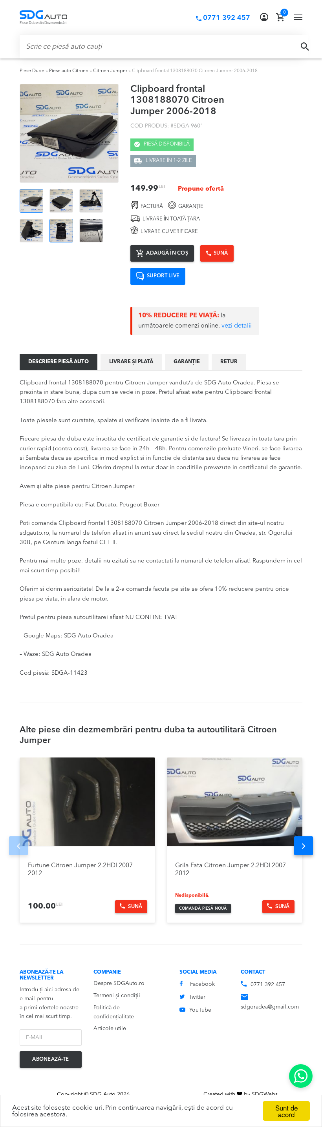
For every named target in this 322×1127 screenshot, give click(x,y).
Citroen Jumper (110, 71)
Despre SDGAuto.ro (119, 983)
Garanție (187, 361)
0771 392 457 (268, 984)
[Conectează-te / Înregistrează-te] (264, 17)
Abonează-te (50, 1059)
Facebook (202, 984)
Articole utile (109, 1028)
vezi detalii (236, 326)
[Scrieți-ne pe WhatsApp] (301, 1076)
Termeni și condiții (116, 995)
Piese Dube (32, 71)
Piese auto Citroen (68, 71)
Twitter (197, 997)
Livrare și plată (131, 361)
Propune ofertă (201, 189)
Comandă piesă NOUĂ (203, 908)
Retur (229, 361)
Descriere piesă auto (58, 361)
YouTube (200, 1010)
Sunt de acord (286, 1111)
